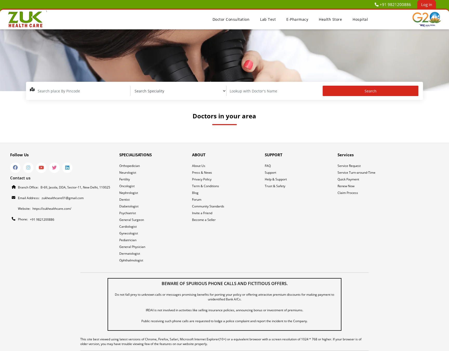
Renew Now (346, 186)
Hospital (360, 19)
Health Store (330, 19)
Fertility (124, 179)
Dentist (124, 199)
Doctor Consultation (231, 19)
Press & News (202, 172)
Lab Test (268, 19)
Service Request (349, 166)
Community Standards (208, 206)
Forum (196, 199)
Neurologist (127, 172)
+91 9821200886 (395, 4)
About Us (198, 166)
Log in (426, 4)
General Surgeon (131, 220)
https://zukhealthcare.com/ (51, 208)
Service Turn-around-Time (356, 172)
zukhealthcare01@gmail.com (63, 198)
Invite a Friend (202, 213)
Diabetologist (128, 206)
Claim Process (348, 193)
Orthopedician (129, 166)
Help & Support (276, 179)
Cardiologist (128, 226)
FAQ (268, 166)
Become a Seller (204, 220)
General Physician (132, 247)
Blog (195, 193)
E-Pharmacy (297, 19)
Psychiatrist (127, 213)
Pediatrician (127, 240)
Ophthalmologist (131, 260)
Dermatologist (129, 253)
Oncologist (127, 186)
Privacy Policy (202, 179)
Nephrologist (128, 193)
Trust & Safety (275, 186)
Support (270, 172)
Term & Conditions (205, 186)
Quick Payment (348, 179)
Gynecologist (128, 233)
